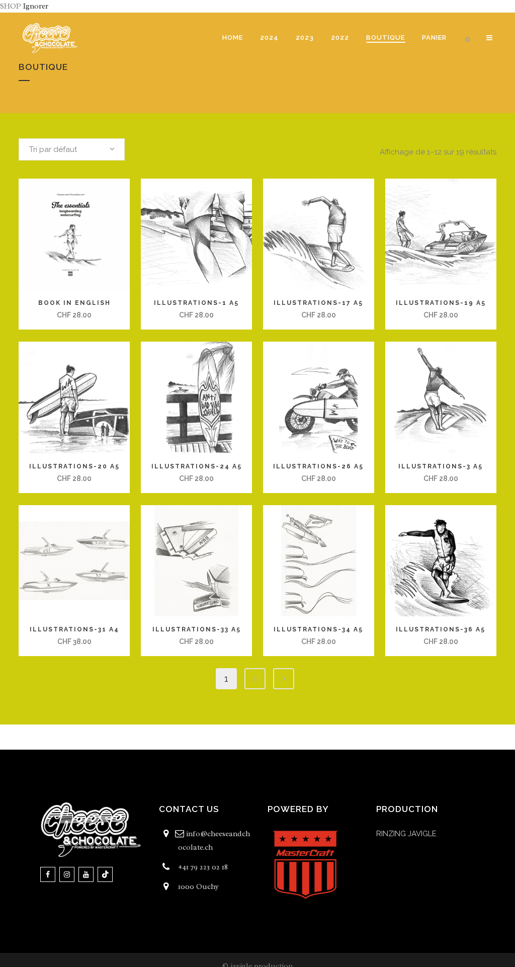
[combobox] (72, 149)
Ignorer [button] (35, 6)
